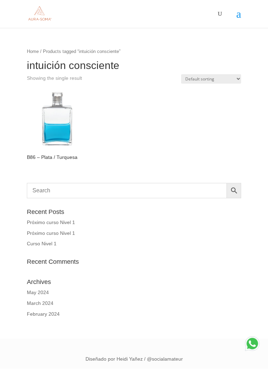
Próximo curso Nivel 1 (51, 222)
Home (33, 51)
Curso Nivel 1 (42, 243)
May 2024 (38, 292)
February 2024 (43, 314)
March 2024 (40, 303)
